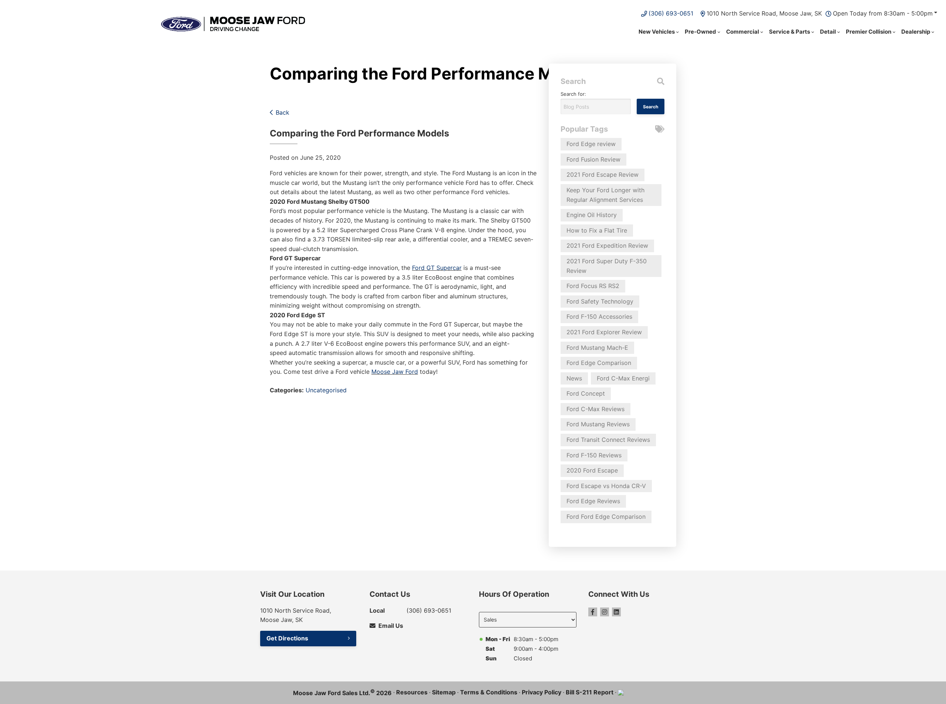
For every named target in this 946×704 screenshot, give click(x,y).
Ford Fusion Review (593, 159)
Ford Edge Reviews (593, 501)
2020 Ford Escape (592, 470)
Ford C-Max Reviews (595, 409)
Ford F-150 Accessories (599, 316)
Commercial (742, 31)
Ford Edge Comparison (598, 362)
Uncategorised (326, 390)
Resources (412, 692)
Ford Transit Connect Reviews (608, 439)
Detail (828, 31)
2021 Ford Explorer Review (604, 332)
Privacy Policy (541, 692)
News (574, 378)
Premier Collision (868, 31)
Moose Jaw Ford (394, 371)
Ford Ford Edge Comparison (606, 516)
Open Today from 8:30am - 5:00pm (883, 13)
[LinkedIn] (616, 611)
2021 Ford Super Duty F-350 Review (606, 265)
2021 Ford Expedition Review (607, 245)
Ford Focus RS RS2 (592, 286)
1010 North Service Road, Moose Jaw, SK (764, 13)
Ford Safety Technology (599, 301)
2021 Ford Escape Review (602, 174)
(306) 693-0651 (671, 13)
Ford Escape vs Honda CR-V (606, 486)
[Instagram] (604, 611)
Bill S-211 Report (589, 692)
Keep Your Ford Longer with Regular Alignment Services (605, 194)
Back (282, 112)
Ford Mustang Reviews (598, 424)
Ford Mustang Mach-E (597, 347)
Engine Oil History (591, 215)
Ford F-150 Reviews (594, 455)
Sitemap (444, 692)
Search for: (573, 94)
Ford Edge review (591, 144)
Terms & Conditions (488, 692)
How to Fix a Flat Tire (596, 230)
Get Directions (287, 638)
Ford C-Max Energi (623, 378)
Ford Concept (585, 393)
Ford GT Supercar (437, 267)
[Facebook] (592, 611)
